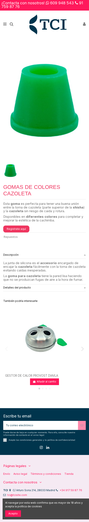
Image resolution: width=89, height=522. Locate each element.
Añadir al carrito (46, 381)
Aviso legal (20, 473)
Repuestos (11, 236)
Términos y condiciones (45, 473)
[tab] (44, 255)
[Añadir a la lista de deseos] (41, 370)
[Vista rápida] (47, 370)
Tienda (68, 473)
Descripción (11, 254)
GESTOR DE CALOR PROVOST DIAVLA (31, 375)
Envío (6, 473)
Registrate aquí (16, 228)
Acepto (13, 513)
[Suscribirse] (82, 425)
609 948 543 (62, 3)
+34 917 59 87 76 (71, 490)
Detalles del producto (17, 287)
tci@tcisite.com (17, 495)
